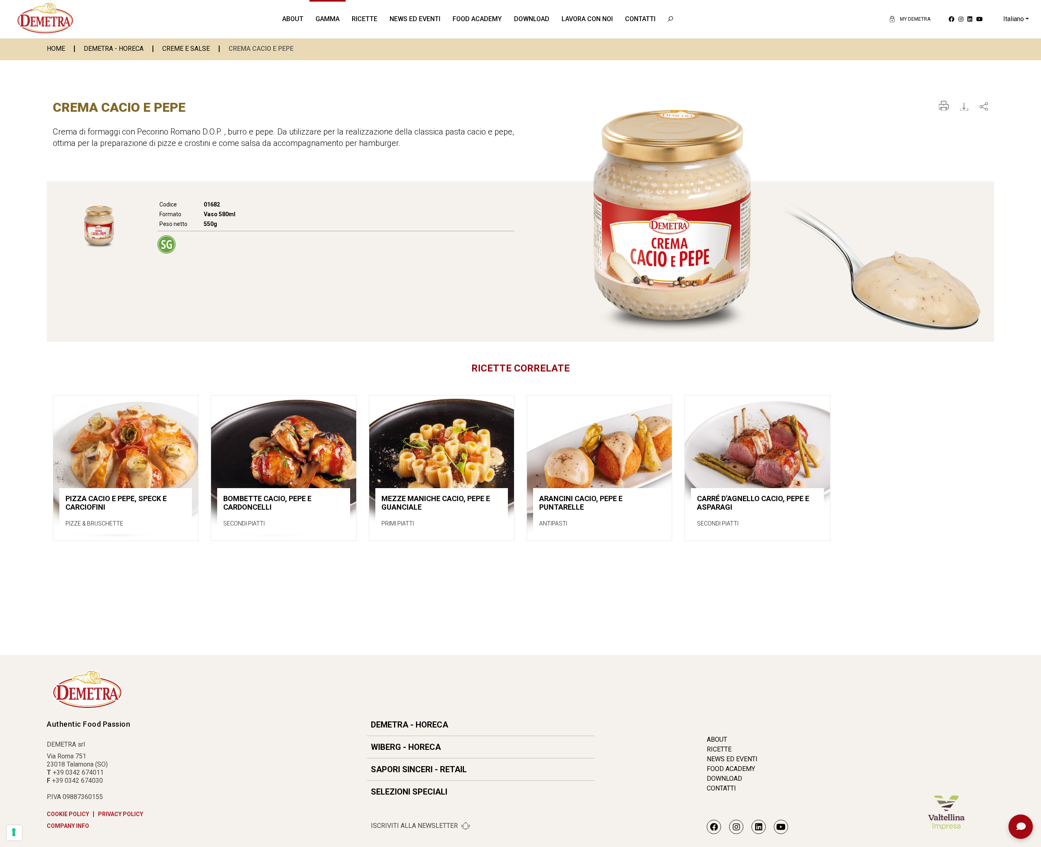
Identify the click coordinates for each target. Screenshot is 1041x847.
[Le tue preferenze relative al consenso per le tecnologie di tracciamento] (14, 832)
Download (531, 19)
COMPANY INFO (68, 826)
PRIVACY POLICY (120, 814)
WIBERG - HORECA (406, 747)
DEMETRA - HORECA (114, 49)
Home (56, 49)
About (292, 19)
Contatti (640, 19)
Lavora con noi (587, 19)
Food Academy (477, 19)
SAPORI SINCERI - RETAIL (419, 769)
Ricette (364, 19)
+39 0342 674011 (78, 772)
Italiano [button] (1013, 19)
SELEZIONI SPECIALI (409, 792)
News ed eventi (415, 19)
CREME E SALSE (186, 49)
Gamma (328, 19)
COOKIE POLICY (68, 814)
